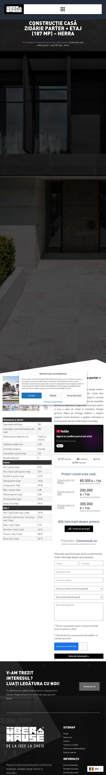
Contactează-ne (86, 541)
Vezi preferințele (74, 395)
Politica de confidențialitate (53, 401)
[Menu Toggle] (63, 9)
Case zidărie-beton (60, 42)
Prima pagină (28, 42)
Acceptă (31, 395)
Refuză (53, 395)
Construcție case (43, 42)
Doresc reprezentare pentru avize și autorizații (76, 627)
